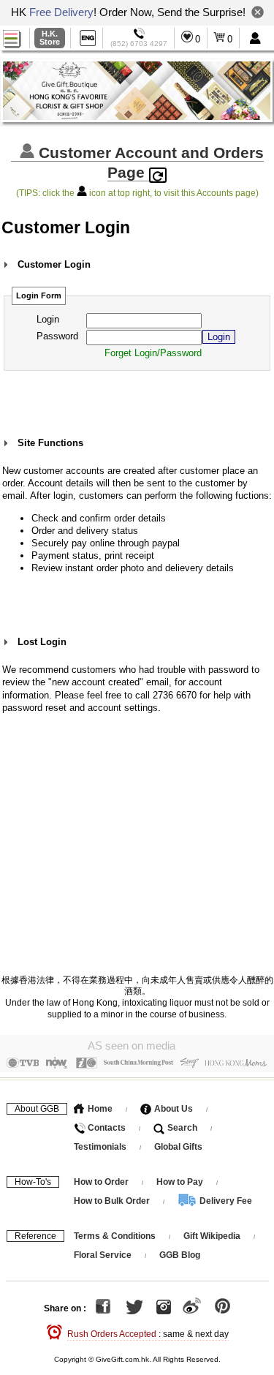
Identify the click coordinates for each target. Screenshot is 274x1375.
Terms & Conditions (115, 1236)
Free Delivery (61, 12)
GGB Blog (179, 1255)
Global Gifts (178, 1146)
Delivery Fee (224, 1201)
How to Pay (180, 1182)
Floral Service (103, 1255)
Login (48, 319)
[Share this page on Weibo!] (192, 1308)
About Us (172, 1108)
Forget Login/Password (153, 352)
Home (99, 1108)
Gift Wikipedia (211, 1236)
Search (181, 1127)
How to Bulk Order (113, 1201)
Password (57, 336)
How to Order (101, 1182)
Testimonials (100, 1146)
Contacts (105, 1127)
